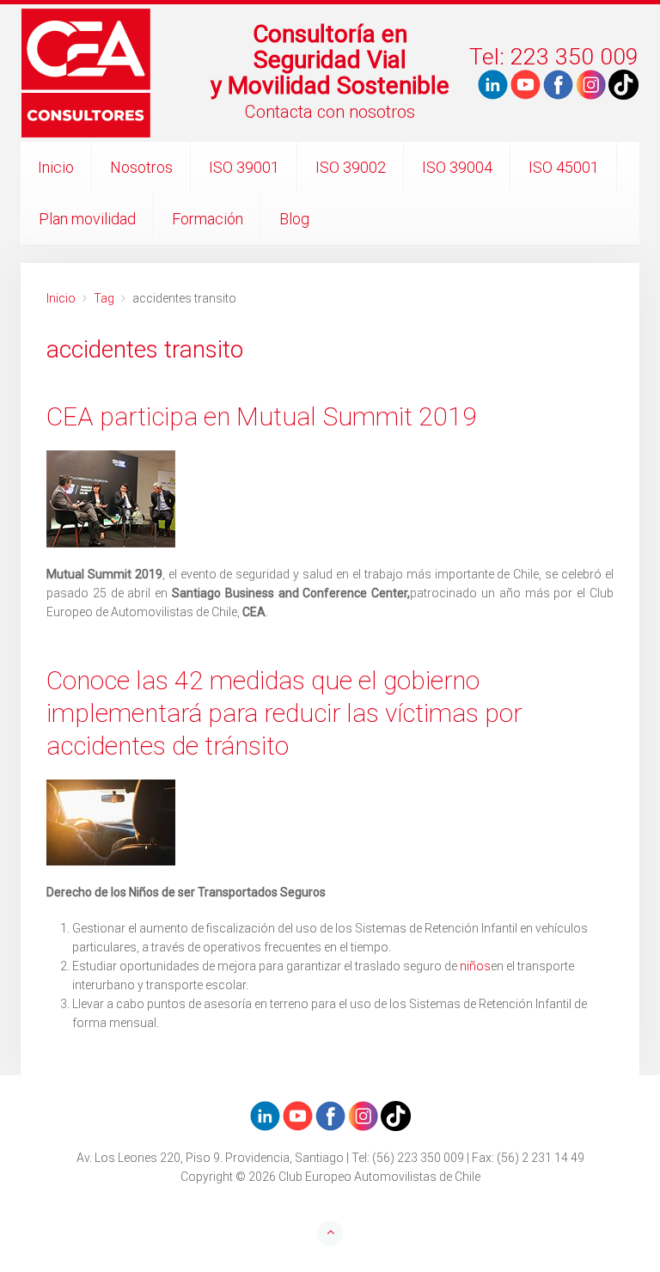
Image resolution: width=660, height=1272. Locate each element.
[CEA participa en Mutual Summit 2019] (330, 498)
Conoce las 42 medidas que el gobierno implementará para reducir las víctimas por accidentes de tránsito (284, 713)
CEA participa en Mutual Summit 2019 (261, 416)
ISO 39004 (457, 167)
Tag (104, 298)
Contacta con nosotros (330, 111)
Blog (294, 219)
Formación (207, 219)
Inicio (56, 167)
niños (475, 966)
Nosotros (141, 167)
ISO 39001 (244, 167)
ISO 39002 (350, 167)
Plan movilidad (87, 219)
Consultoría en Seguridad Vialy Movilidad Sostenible (330, 60)
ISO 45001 (564, 167)
